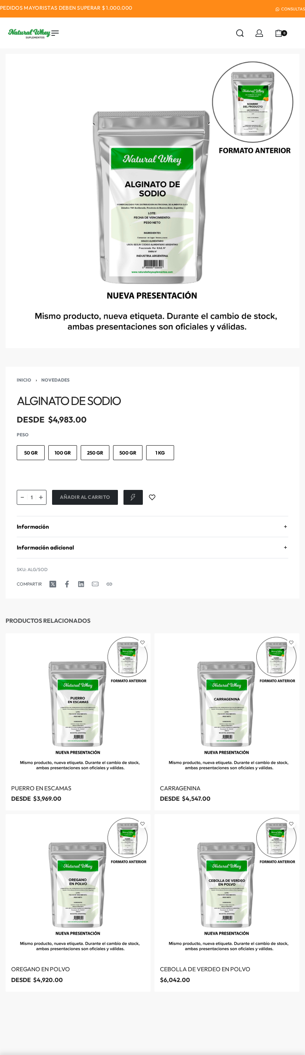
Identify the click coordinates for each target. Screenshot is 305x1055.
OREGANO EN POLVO (40, 969)
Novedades (55, 380)
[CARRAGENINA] (226, 705)
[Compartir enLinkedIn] (81, 584)
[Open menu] (55, 33)
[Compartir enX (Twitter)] (52, 584)
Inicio (24, 380)
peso (23, 434)
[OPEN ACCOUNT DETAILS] (259, 33)
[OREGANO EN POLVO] (78, 887)
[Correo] (95, 584)
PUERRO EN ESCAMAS (41, 788)
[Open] (297, 33)
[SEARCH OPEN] (240, 33)
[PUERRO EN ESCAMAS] (78, 705)
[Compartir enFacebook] (67, 584)
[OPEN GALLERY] (152, 201)
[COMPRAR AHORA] (133, 497)
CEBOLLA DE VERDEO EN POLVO (205, 969)
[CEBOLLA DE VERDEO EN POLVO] (226, 887)
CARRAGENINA (180, 788)
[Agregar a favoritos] (152, 497)
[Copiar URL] (109, 584)
